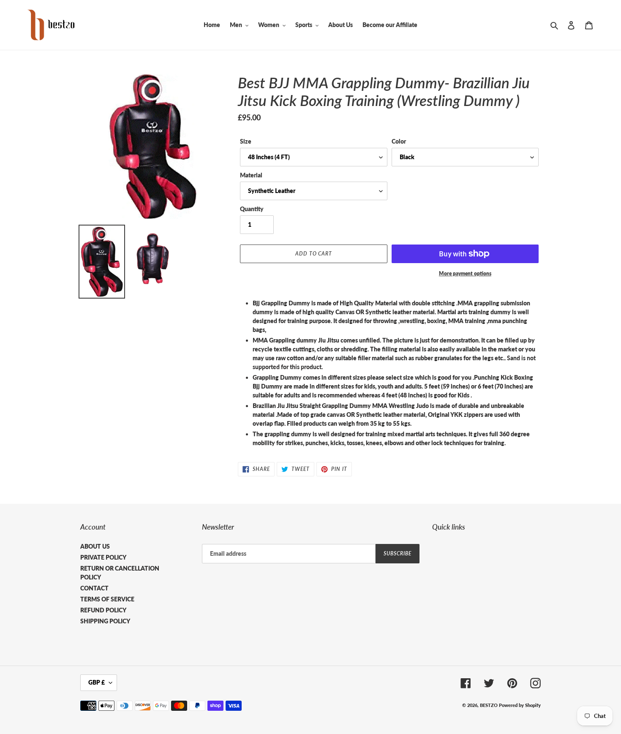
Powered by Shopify (520, 705)
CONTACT (94, 588)
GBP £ (96, 682)
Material (251, 175)
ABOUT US (95, 546)
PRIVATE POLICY (103, 557)
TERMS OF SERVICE (107, 599)
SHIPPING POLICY (105, 621)
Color (399, 141)
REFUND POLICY (103, 610)
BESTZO (489, 705)
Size (245, 141)
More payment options (465, 273)
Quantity (252, 208)
